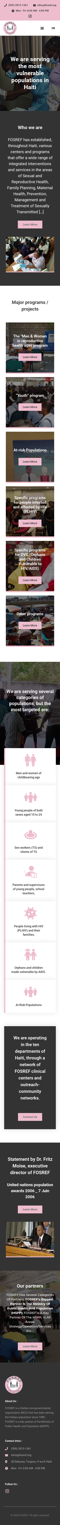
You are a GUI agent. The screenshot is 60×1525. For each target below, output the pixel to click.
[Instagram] (30, 16)
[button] (42, 28)
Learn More (30, 357)
